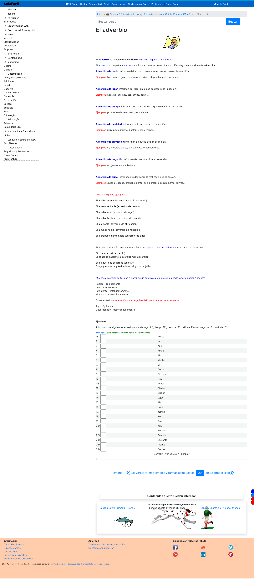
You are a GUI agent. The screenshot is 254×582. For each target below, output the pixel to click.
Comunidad (95, 4)
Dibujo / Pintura (12, 92)
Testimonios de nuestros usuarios (107, 544)
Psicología (9, 115)
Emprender (13, 53)
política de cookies (101, 564)
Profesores (157, 4)
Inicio (100, 14)
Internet (8, 38)
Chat (106, 4)
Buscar (233, 21)
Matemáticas (14, 73)
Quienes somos (12, 547)
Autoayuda (10, 45)
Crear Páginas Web (18, 25)
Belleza (8, 103)
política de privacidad (83, 564)
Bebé (6, 111)
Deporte (8, 88)
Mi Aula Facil (221, 4)
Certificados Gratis (138, 4)
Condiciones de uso (65, 564)
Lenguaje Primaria (143, 14)
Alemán (11, 9)
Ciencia (8, 69)
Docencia (9, 96)
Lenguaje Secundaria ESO (21, 139)
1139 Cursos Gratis (76, 4)
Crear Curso (172, 4)
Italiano (11, 13)
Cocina (7, 65)
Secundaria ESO (12, 126)
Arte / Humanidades (15, 77)
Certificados (10, 551)
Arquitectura (10, 158)
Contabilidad (14, 57)
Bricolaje (8, 107)
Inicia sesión (101, 333)
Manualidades (11, 41)
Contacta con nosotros (101, 547)
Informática (10, 21)
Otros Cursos (11, 155)
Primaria (8, 123)
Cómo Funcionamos (15, 544)
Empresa (8, 49)
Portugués (13, 17)
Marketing (13, 61)
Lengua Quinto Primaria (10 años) (174, 14)
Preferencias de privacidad (19, 558)
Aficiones (9, 81)
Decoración (10, 100)
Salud (7, 85)
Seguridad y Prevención (17, 151)
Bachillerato (10, 143)
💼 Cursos (112, 14)
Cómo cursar (118, 4)
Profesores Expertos (15, 555)
